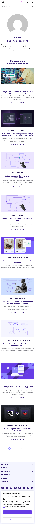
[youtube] (19, 487)
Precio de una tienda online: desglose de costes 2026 (17, 219)
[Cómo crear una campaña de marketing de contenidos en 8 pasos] (17, 286)
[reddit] (24, 487)
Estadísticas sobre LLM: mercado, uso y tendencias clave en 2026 (17, 387)
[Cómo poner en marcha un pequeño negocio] (17, 245)
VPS (13, 425)
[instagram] (11, 487)
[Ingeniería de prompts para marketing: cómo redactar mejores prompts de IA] (17, 118)
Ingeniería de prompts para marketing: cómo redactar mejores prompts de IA (17, 134)
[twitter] (15, 487)
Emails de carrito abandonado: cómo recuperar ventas (17, 345)
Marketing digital (20, 88)
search (32, 6)
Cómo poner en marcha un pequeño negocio (17, 261)
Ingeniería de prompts (20, 130)
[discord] (32, 487)
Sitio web (20, 172)
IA (26, 383)
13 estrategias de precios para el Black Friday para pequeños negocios (17, 92)
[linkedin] (2, 487)
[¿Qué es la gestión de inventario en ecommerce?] (17, 160)
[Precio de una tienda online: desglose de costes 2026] (17, 203)
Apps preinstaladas (21, 425)
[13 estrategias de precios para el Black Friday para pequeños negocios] (17, 76)
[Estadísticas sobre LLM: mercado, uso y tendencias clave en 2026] (17, 371)
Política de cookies (8, 507)
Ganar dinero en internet (20, 257)
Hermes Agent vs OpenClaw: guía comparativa (17, 429)
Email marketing (26, 340)
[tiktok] (28, 487)
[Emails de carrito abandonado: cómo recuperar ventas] (17, 328)
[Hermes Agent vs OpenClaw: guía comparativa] (17, 413)
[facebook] (7, 487)
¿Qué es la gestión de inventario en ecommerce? (17, 177)
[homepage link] (3, 2)
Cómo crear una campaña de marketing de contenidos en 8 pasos (17, 302)
